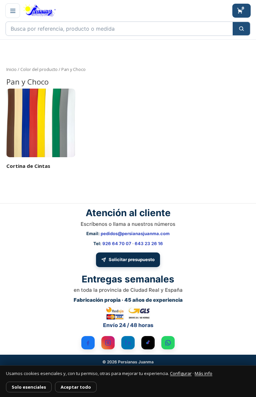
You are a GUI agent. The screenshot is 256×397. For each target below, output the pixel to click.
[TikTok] (148, 342)
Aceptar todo (76, 387)
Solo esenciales (29, 387)
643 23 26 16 (149, 243)
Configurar (181, 373)
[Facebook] (88, 342)
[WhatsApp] (168, 342)
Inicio (11, 69)
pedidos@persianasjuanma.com (135, 233)
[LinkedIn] (128, 342)
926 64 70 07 (116, 243)
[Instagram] (108, 342)
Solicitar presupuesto (132, 259)
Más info (203, 373)
